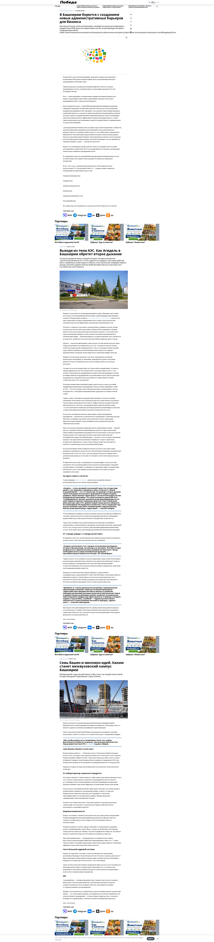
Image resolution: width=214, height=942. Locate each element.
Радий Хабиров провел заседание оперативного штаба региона (112, 6)
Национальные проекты (67, 10)
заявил (91, 744)
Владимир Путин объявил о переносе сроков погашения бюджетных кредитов (139, 6)
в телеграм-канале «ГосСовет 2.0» (99, 318)
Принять (150, 938)
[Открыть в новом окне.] (67, 215)
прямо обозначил (81, 480)
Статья (57, 6)
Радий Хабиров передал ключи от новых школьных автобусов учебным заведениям (88, 6)
